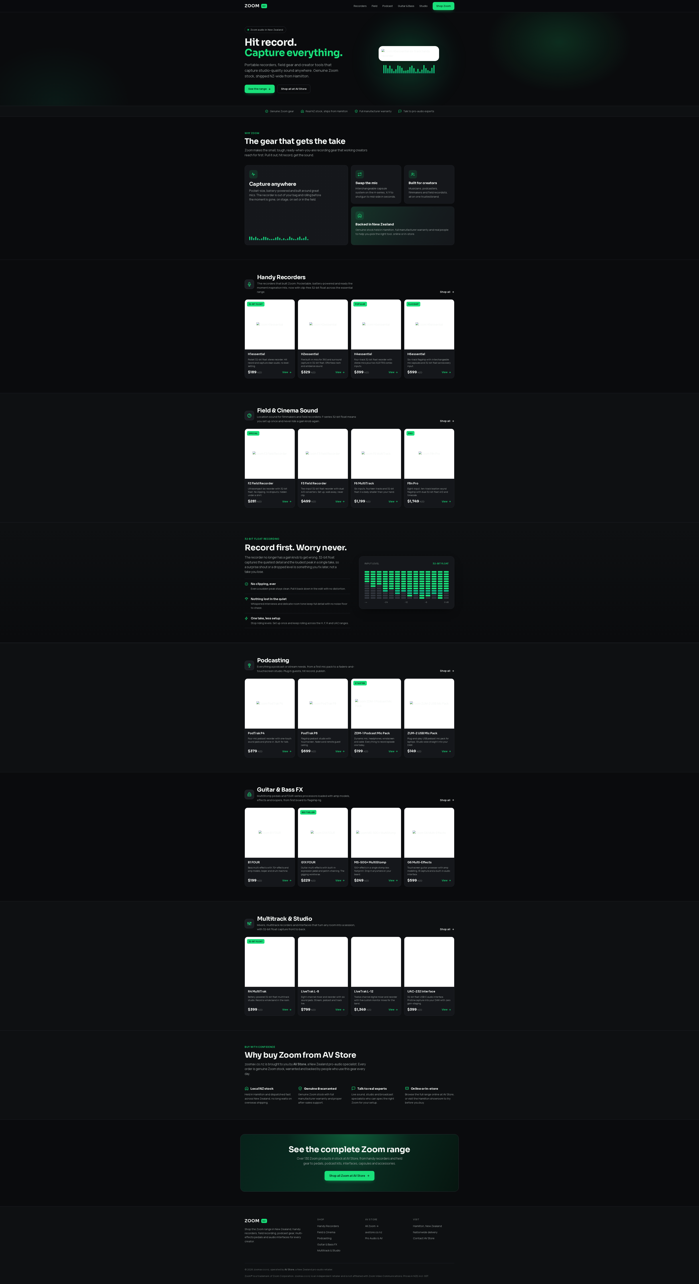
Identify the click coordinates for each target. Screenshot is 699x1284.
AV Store (289, 1269)
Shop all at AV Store (294, 89)
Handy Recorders (328, 1226)
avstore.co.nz (373, 1232)
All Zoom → (372, 1226)
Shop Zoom (443, 6)
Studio (423, 6)
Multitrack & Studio (328, 1250)
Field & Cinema (326, 1232)
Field (374, 6)
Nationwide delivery (425, 1232)
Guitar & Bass (406, 6)
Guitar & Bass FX (327, 1244)
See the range (257, 89)
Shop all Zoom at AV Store (347, 1176)
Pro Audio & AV (374, 1238)
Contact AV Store (424, 1238)
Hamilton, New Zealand (427, 1226)
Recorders (360, 6)
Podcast (387, 6)
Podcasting (324, 1238)
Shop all (445, 292)
